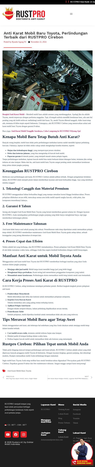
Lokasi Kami (63, 414)
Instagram (77, 409)
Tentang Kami (63, 409)
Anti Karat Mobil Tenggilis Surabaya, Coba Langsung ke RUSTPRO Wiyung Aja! (46, 131)
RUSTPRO (45, 409)
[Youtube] (8, 434)
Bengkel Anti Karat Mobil (13, 114)
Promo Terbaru (64, 423)
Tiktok (75, 423)
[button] (71, 14)
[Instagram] (24, 434)
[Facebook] (16, 434)
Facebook (77, 414)
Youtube (76, 418)
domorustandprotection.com (52, 440)
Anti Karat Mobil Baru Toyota (19, 371)
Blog (60, 418)
